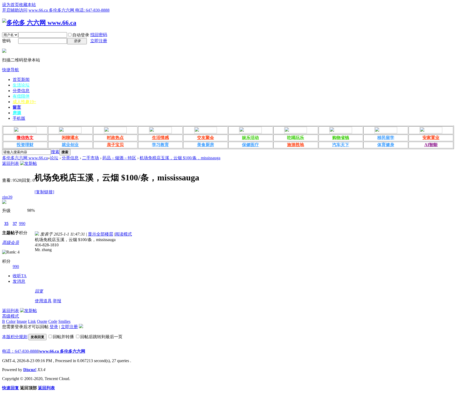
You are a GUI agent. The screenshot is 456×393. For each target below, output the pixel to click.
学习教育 (160, 144)
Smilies (64, 321)
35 (6, 223)
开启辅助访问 (14, 10)
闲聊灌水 (70, 137)
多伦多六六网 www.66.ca (25, 158)
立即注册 (98, 41)
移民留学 (385, 137)
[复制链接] (44, 192)
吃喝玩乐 (295, 137)
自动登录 (80, 35)
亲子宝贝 (115, 144)
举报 (57, 301)
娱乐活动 (250, 137)
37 (15, 223)
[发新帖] (28, 163)
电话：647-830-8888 (20, 351)
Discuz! (29, 369)
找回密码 (98, 34)
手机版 (19, 118)
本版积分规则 (14, 336)
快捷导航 (10, 70)
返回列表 (10, 163)
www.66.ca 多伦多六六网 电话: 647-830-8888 (69, 10)
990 (22, 223)
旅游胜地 (295, 144)
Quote (42, 321)
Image (22, 321)
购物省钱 (340, 137)
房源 (17, 113)
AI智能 (431, 144)
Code (52, 321)
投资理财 (25, 144)
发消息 (19, 281)
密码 (6, 41)
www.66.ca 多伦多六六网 (62, 351)
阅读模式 (123, 234)
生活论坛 (21, 85)
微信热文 (25, 137)
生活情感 (160, 137)
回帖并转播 (63, 336)
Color (11, 321)
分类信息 (21, 90)
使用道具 (43, 301)
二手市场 (90, 158)
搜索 (55, 152)
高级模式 (10, 316)
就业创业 (70, 144)
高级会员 (10, 242)
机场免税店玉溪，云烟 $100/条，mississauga (180, 158)
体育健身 (385, 144)
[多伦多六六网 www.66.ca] (39, 22)
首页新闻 (21, 79)
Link (32, 321)
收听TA (20, 276)
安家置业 (430, 137)
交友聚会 (205, 137)
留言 (17, 107)
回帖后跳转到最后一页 (101, 336)
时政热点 (115, 137)
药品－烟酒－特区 (119, 158)
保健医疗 (250, 144)
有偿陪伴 (21, 96)
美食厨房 (205, 144)
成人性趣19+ (24, 101)
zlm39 (7, 197)
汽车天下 (340, 144)
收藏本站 (27, 4)
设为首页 (10, 4)
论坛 (54, 158)
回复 (39, 291)
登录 (54, 326)
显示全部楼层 (100, 234)
